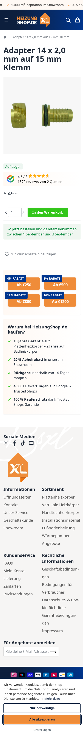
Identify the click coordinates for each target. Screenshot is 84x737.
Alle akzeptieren (42, 719)
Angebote (51, 543)
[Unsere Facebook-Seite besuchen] (14, 443)
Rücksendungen (18, 593)
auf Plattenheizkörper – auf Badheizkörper (39, 346)
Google (62, 386)
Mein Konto (14, 570)
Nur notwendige (42, 708)
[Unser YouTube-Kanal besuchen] (31, 443)
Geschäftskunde (18, 520)
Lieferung (12, 578)
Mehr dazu (52, 699)
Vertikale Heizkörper (60, 504)
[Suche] (68, 20)
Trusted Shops (25, 391)
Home (5, 37)
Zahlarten (12, 586)
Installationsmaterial (61, 520)
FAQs (8, 563)
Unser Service (15, 512)
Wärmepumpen (56, 535)
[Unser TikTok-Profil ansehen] (22, 443)
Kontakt (10, 504)
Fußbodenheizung (58, 527)
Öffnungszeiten (17, 497)
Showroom (13, 527)
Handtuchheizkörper (60, 512)
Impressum (52, 630)
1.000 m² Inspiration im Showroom (34, 5)
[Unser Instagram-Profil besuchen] (6, 443)
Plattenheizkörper (58, 497)
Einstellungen (42, 730)
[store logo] (36, 20)
